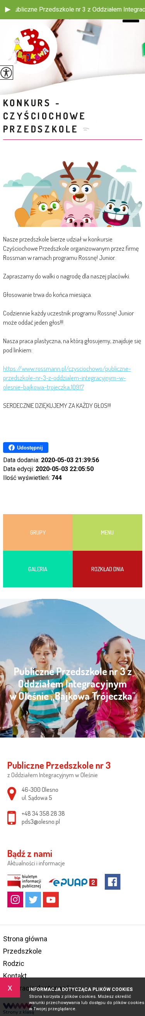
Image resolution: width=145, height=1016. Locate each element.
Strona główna (25, 939)
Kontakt (15, 976)
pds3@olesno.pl (41, 821)
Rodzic (13, 963)
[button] (7, 9)
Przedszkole (22, 951)
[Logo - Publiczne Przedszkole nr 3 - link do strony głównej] (30, 47)
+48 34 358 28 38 (43, 813)
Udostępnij (30, 448)
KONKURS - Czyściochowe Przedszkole (45, 116)
